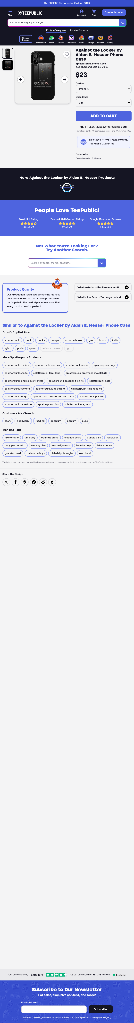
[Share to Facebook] (15, 481)
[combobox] (63, 22)
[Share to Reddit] (43, 481)
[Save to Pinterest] (34, 481)
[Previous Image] (21, 79)
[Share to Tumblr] (52, 481)
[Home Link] (30, 13)
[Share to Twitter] (6, 481)
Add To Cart (103, 115)
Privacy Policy (60, 1018)
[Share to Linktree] (25, 481)
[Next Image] (64, 79)
